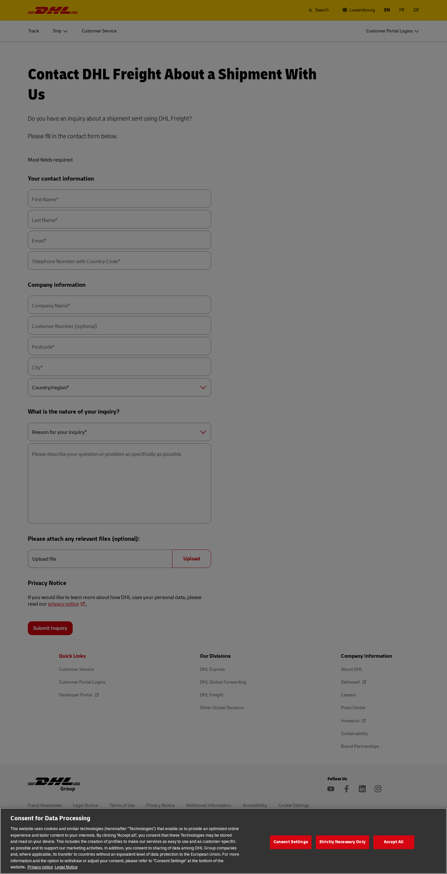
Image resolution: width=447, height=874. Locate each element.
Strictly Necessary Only (342, 842)
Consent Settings (291, 842)
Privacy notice (40, 867)
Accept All (393, 842)
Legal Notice (66, 867)
